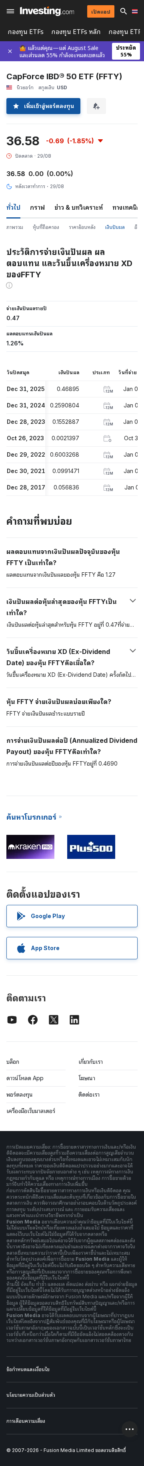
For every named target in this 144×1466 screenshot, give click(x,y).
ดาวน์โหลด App (25, 1078)
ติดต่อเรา (89, 1094)
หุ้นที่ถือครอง (46, 227)
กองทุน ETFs (26, 31)
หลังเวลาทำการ (30, 186)
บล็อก (12, 1061)
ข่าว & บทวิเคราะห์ (78, 207)
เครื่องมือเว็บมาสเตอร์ (30, 1110)
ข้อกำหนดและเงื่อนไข (28, 1369)
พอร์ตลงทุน (19, 1094)
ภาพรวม (14, 227)
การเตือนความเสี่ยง (25, 1421)
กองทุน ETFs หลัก (76, 31)
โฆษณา (86, 1078)
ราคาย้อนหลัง (82, 227)
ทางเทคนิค (126, 207)
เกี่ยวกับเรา (90, 1061)
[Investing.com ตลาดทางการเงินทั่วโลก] (47, 11)
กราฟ (37, 207)
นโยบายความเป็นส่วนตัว (30, 1395)
